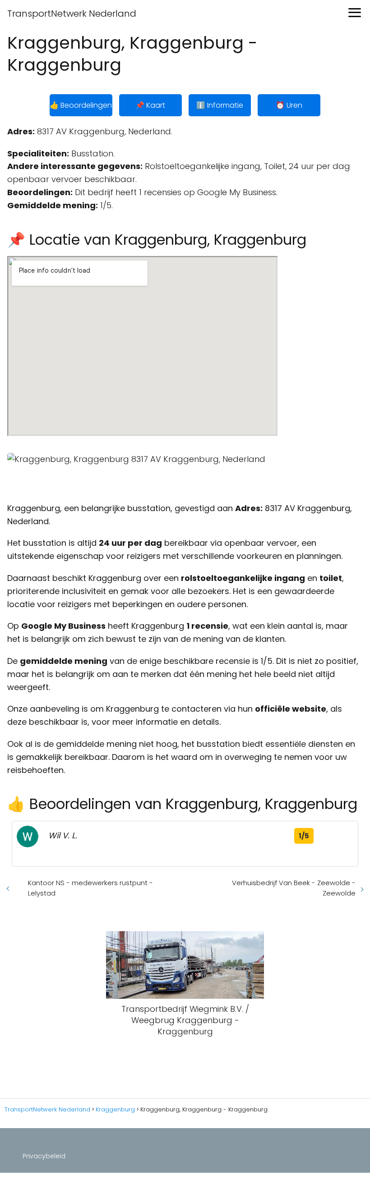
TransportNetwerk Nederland (71, 13)
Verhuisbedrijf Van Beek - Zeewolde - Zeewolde (294, 888)
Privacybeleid (44, 1156)
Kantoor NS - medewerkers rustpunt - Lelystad (90, 888)
